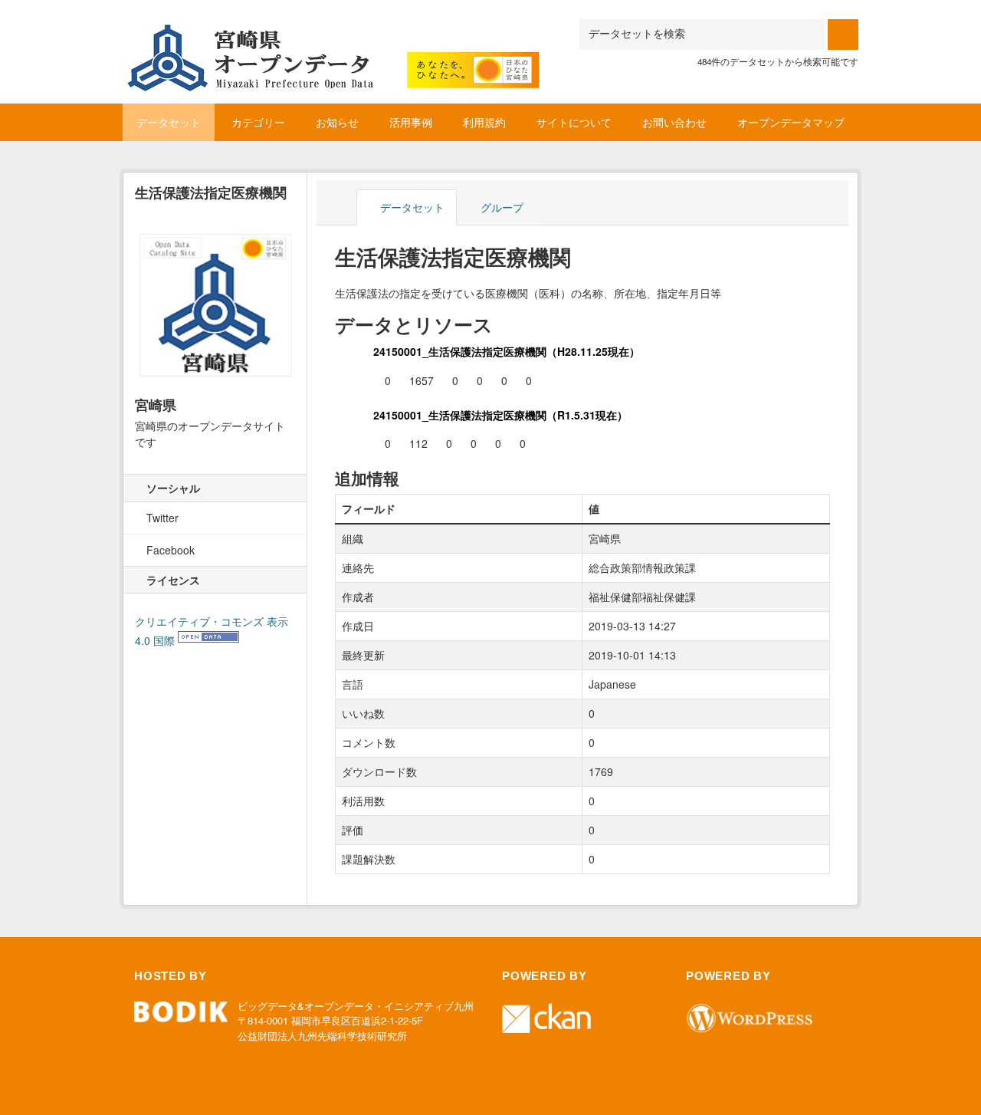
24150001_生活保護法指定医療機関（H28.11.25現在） (506, 351)
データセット (168, 122)
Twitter (161, 517)
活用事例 (410, 122)
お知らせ (337, 122)
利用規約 (484, 122)
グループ (500, 207)
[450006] (333, 38)
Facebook (169, 550)
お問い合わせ (674, 122)
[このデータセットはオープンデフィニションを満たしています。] (208, 640)
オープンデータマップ (791, 122)
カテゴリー (258, 122)
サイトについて (574, 122)
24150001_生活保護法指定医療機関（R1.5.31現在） (500, 415)
